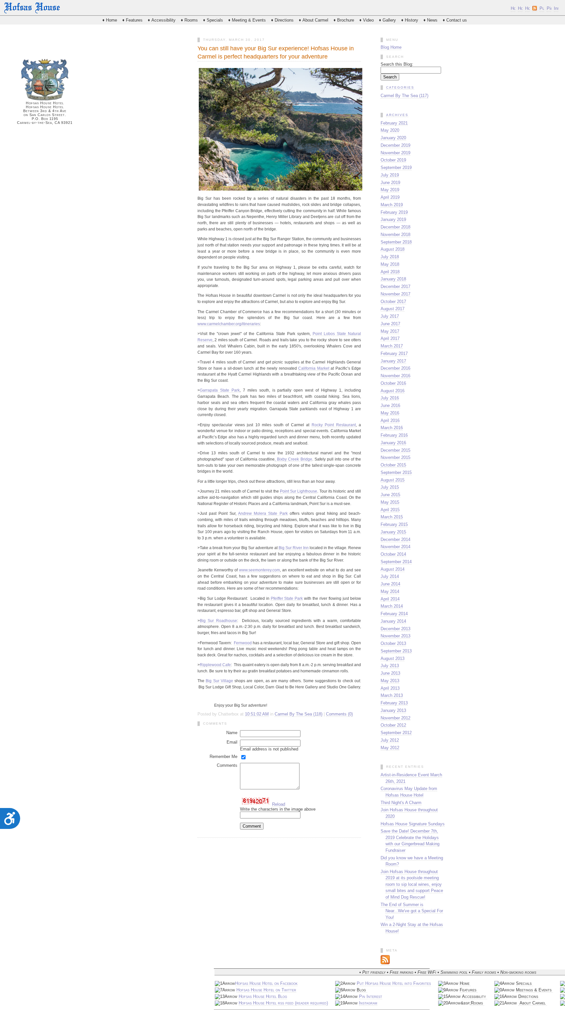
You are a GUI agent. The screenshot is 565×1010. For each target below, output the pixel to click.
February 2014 (394, 613)
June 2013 (390, 673)
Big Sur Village (219, 681)
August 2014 (392, 569)
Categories (400, 87)
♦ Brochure (344, 20)
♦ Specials (213, 20)
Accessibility (474, 996)
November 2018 (395, 234)
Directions (528, 996)
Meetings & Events (534, 989)
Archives (397, 115)
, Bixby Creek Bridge (293, 459)
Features (469, 989)
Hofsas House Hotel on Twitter (266, 989)
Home (465, 983)
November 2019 (395, 152)
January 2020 (393, 137)
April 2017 (390, 338)
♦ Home (109, 20)
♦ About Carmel (313, 20)
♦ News (430, 20)
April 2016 (390, 420)
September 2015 (396, 472)
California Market (313, 368)
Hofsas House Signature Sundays (413, 823)
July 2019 (390, 175)
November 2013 (395, 635)
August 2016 (392, 390)
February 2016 (394, 435)
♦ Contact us (455, 20)
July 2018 (390, 256)
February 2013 (394, 702)
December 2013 (395, 628)
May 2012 (390, 747)
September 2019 (396, 167)
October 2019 (393, 160)
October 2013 (393, 643)
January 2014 (393, 621)
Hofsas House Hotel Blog (263, 996)
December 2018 (395, 227)
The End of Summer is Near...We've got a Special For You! (412, 911)
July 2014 (390, 576)
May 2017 (390, 331)
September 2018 (396, 242)
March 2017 (392, 346)
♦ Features (132, 20)
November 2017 (395, 294)
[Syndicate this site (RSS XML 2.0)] (385, 963)
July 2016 (390, 398)
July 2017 (390, 316)
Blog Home (391, 47)
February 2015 (394, 524)
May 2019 (390, 189)
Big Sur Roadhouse (218, 620)
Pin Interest (370, 996)
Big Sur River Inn (294, 548)
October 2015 (393, 465)
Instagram (368, 1003)
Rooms (477, 1003)
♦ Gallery (387, 20)
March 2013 (392, 695)
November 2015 (395, 457)
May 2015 (390, 502)
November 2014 (395, 546)
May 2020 (390, 130)
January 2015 (393, 532)
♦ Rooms (189, 20)
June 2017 (390, 323)
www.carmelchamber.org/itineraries (228, 324)
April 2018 (390, 271)
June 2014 (390, 583)
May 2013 (390, 680)
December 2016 (395, 368)
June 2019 (390, 182)
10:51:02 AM (257, 714)
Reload (278, 804)
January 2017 (393, 361)
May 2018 (390, 264)
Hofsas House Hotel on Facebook (266, 983)
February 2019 (394, 212)
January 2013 (393, 710)
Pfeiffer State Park (287, 598)
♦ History (409, 20)
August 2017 (392, 308)
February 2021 (394, 123)
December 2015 (395, 450)
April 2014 (390, 599)
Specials (524, 983)
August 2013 (392, 658)
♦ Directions (282, 20)
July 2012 (390, 740)
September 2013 (396, 650)
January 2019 (393, 219)
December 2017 (395, 286)
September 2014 (396, 561)
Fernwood (243, 643)
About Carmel (532, 1003)
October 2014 (393, 554)
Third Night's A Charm (401, 802)
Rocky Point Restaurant (334, 425)
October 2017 (393, 301)
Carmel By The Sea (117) (404, 95)
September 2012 (396, 732)
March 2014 (392, 606)
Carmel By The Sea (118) (298, 714)
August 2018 (392, 249)
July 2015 (390, 487)
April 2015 (390, 509)
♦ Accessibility (162, 20)
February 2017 (394, 353)
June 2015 (390, 494)
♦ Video (366, 20)
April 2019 (390, 197)
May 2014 (390, 591)
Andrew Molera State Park (262, 513)
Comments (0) (339, 714)
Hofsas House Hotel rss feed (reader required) (283, 1003)
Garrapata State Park (220, 390)
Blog (362, 989)
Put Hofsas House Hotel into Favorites (394, 983)
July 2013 (390, 665)
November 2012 (395, 717)
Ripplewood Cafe (215, 665)
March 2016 (392, 427)
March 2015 (392, 516)
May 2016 (390, 413)
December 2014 (395, 539)
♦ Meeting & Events (247, 20)
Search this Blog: (397, 64)
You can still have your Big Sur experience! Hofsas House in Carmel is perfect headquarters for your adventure (275, 52)
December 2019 (395, 145)
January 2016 (393, 442)
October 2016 (393, 383)
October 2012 (393, 725)
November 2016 (395, 375)
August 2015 (392, 480)
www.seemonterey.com (259, 570)
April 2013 (390, 688)
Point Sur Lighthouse (298, 491)
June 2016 (390, 405)
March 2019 (392, 204)
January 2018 (393, 279)
